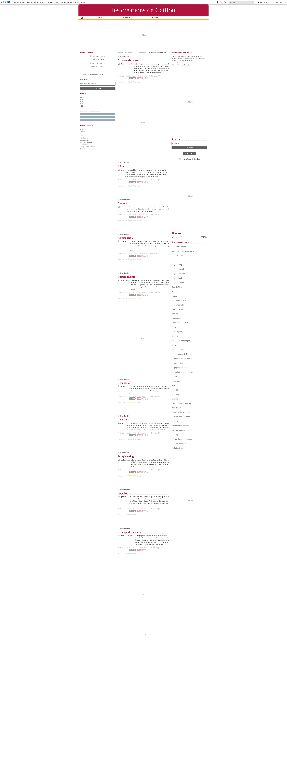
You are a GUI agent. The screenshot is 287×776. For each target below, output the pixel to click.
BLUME (175, 291)
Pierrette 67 (176, 408)
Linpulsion (176, 381)
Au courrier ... (84, 144)
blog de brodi (177, 260)
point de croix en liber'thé (181, 417)
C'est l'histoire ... (85, 140)
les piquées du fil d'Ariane (182, 368)
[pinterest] (225, 2)
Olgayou (175, 399)
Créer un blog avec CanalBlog (181, 65)
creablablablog (177, 309)
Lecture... (83, 129)
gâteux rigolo (177, 332)
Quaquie (175, 421)
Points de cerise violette (181, 412)
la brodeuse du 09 (179, 350)
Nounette (175, 394)
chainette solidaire (179, 300)
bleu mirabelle (177, 256)
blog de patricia (178, 282)
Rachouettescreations (180, 426)
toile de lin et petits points (182, 439)
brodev (174, 296)
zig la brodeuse (178, 448)
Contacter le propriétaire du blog (92, 74)
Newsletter (127, 18)
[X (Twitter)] (221, 2)
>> (150, 634)
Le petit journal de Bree (181, 354)
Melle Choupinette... (86, 149)
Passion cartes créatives (181, 403)
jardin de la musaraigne (181, 341)
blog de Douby (177, 278)
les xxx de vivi (177, 363)
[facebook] (217, 2)
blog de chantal (178, 269)
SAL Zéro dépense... (86, 142)
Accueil (99, 18)
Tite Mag (175, 435)
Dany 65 (175, 314)
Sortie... (82, 136)
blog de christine (178, 274)
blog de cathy (177, 265)
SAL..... (82, 134)
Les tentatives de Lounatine (182, 372)
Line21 (174, 376)
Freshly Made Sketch (180, 323)
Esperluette (176, 318)
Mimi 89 (175, 390)
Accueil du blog (177, 63)
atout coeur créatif (179, 247)
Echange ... (83, 131)
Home (82, 17)
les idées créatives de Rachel (183, 359)
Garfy (174, 327)
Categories (142, 53)
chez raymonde (178, 305)
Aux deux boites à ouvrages (183, 251)
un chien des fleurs (179, 444)
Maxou (174, 385)
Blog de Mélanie (178, 287)
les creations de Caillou (127, 53)
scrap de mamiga (178, 430)
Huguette (175, 336)
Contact (155, 18)
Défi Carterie (84, 138)
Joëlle (174, 345)
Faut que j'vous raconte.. (88, 147)
